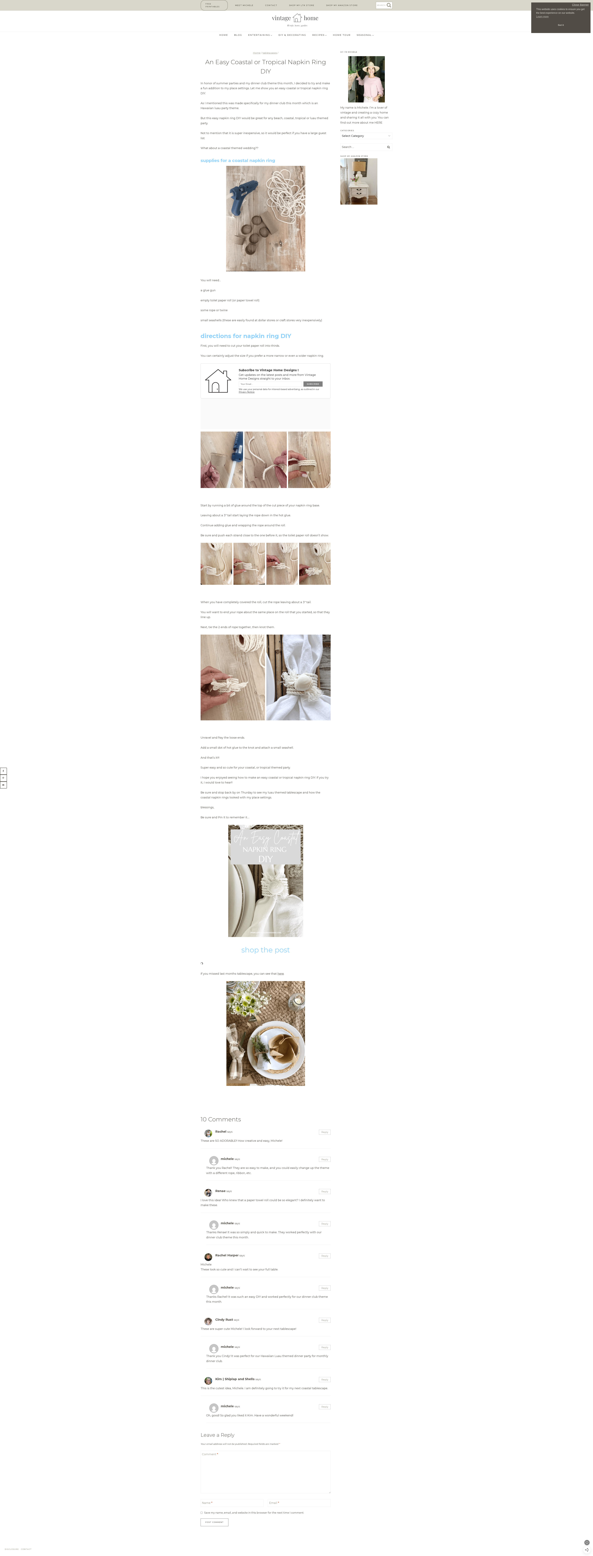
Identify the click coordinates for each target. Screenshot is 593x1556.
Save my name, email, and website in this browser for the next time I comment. (254, 1512)
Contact (26, 1549)
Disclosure (12, 1549)
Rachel (220, 1131)
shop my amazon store (342, 5)
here (281, 973)
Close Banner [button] (580, 5)
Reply (324, 1132)
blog (238, 35)
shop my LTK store (301, 5)
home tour (342, 35)
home (223, 35)
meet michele (244, 5)
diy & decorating (292, 35)
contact (271, 5)
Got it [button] (561, 25)
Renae (220, 1191)
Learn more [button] (542, 16)
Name (207, 1503)
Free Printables (213, 5)
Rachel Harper (227, 1255)
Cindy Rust (224, 1319)
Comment (210, 1454)
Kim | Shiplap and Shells (235, 1379)
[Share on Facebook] (3, 771)
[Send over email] (3, 784)
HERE (378, 122)
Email (274, 1503)
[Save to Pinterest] (3, 778)
